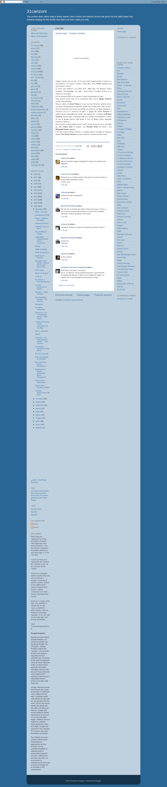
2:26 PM (64, 230)
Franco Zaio (66, 174)
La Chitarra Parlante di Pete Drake (42, 348)
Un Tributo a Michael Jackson (42, 281)
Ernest (119, 100)
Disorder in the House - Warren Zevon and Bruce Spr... (42, 264)
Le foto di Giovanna (124, 161)
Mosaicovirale (122, 199)
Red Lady (121, 240)
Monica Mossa (122, 196)
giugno (38, 415)
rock (79, 149)
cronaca (34, 72)
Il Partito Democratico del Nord (42, 393)
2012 (36, 193)
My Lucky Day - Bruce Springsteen (41, 364)
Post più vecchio (103, 295)
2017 (36, 177)
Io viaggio (121, 132)
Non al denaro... (123, 208)
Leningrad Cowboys (125, 167)
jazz (36, 491)
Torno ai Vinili (122, 272)
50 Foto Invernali (41, 354)
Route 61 (120, 246)
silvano (64, 224)
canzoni (66, 149)
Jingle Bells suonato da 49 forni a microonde (41, 240)
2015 (36, 184)
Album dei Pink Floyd (39, 33)
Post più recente (63, 295)
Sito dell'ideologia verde (126, 255)
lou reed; (97, 142)
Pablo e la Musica (42, 252)
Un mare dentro (123, 275)
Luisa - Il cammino (124, 179)
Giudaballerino (122, 111)
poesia (33, 124)
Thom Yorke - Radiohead (40, 381)
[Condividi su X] (96, 146)
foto (32, 83)
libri (40, 498)
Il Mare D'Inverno (41, 223)
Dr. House (35, 74)
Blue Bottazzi (122, 79)
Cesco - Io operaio (124, 85)
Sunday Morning (123, 263)
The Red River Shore (125, 269)
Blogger (98, 781)
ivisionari (34, 101)
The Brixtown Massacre (126, 266)
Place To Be (121, 222)
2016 (36, 180)
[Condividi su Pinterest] (101, 146)
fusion (40, 491)
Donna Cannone (123, 97)
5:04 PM (64, 246)
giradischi (34, 92)
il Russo (120, 123)
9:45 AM (64, 167)
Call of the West (123, 82)
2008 (36, 206)
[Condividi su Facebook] (99, 146)
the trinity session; (80, 142)
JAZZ (33, 104)
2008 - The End (41, 212)
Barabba (120, 74)
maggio (39, 418)
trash (33, 156)
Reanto (120, 237)
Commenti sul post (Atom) (73, 300)
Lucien (119, 173)
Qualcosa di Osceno (39, 257)
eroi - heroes (36, 77)
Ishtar (119, 135)
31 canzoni (35, 45)
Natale (37, 246)
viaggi (33, 159)
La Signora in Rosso (125, 158)
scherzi (33, 142)
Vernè (119, 278)
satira (33, 139)
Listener (120, 170)
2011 (36, 197)
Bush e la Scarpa (41, 273)
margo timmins (105, 142)
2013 (36, 190)
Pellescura (121, 214)
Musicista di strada (124, 202)
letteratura (35, 498)
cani (32, 63)
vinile (33, 162)
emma (35, 524)
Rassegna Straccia (124, 234)
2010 (36, 200)
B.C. (118, 71)
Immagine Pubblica (124, 129)
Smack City (121, 257)
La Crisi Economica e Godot (41, 287)
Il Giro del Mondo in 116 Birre (41, 358)
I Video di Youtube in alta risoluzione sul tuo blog (42, 325)
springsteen (35, 150)
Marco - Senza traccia (125, 187)
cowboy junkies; (61, 142)
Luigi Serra (121, 176)
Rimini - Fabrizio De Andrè (41, 219)
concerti (73, 149)
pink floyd (34, 115)
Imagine (120, 126)
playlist (33, 121)
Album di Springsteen (39, 36)
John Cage (39, 270)
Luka (119, 182)
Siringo (119, 252)
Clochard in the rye (124, 91)
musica (37, 493)
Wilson (119, 281)
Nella (119, 205)
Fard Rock (121, 103)
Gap (118, 109)
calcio (33, 60)
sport (33, 147)
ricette (33, 133)
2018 (36, 174)
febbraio (39, 428)
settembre (40, 405)
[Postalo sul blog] (94, 146)
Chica (119, 88)
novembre (40, 399)
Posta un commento (66, 285)
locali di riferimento (38, 109)
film (32, 80)
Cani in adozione (41, 331)
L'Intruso (38, 276)
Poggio (119, 225)
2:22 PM (64, 217)
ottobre (39, 402)
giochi (33, 89)
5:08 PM (64, 260)
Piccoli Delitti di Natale (41, 233)
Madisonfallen (122, 184)
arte (32, 54)
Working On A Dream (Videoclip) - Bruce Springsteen (40, 373)
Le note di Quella (123, 164)
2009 (36, 203)
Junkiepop (121, 144)
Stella (119, 260)
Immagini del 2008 (42, 215)
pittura (33, 118)
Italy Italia (120, 138)
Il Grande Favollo (123, 117)
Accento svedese (123, 68)
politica (33, 127)
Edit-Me (34, 512)
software (34, 145)
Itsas (119, 141)
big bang (34, 57)
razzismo (34, 130)
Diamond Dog (122, 94)
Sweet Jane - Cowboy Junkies (70, 33)
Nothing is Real (123, 211)
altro (32, 51)
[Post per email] (87, 146)
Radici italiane (122, 228)
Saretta (64, 254)
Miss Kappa (121, 193)
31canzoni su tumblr (125, 299)
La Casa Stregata (124, 155)
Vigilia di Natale (41, 249)
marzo (38, 424)
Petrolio (120, 220)
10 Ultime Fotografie (40, 309)
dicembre (39, 209)
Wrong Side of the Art (125, 284)
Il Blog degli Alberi (124, 114)
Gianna (64, 192)
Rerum (119, 243)
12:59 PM (64, 199)
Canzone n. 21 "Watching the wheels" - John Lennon (41, 340)
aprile (38, 421)
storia (33, 153)
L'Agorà (120, 149)
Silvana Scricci (122, 249)
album (33, 48)
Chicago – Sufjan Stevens (41, 293)
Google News (36, 509)
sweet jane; (70, 142)
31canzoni (37, 11)
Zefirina (120, 287)
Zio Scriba (121, 290)
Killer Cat (120, 146)
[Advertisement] (42, 443)
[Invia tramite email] (92, 146)
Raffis (119, 231)
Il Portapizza (122, 120)
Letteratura (35, 107)
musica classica (37, 112)
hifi (32, 95)
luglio (38, 411)
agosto (38, 408)
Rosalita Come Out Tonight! (72, 267)
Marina (119, 190)
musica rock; (90, 142)
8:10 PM (64, 280)
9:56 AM (64, 185)
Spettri (37, 334)
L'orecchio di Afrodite (125, 152)
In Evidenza (35, 98)
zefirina (64, 158)
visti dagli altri (36, 165)
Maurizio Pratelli (67, 206)
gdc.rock (34, 86)
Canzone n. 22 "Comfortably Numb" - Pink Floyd (41, 316)
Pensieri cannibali (124, 217)
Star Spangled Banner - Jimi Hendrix (41, 299)
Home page (83, 295)
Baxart (119, 76)
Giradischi (39, 304)
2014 (36, 187)
